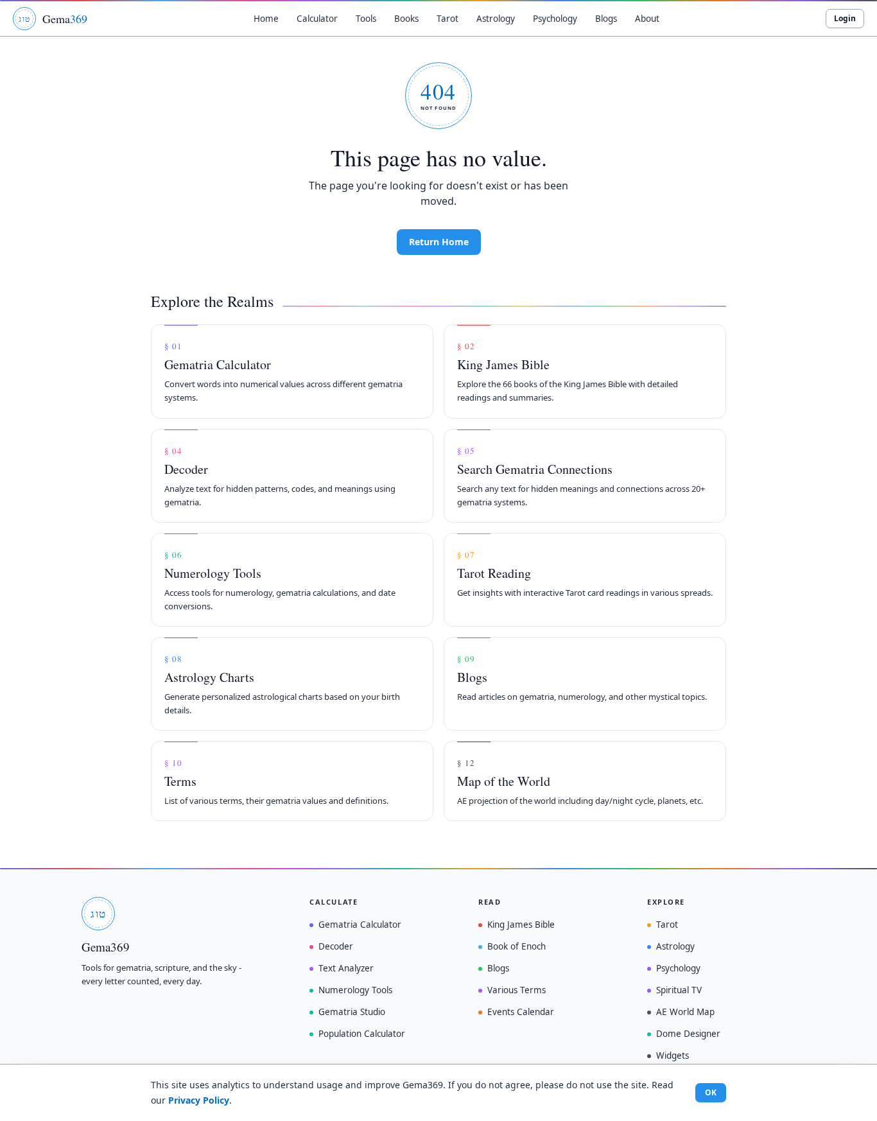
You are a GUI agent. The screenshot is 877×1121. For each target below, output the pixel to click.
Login (845, 18)
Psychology (678, 968)
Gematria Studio (351, 1012)
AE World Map (685, 1012)
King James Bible (521, 924)
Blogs (498, 968)
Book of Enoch (516, 946)
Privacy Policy (198, 1100)
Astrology (675, 946)
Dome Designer (688, 1033)
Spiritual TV (679, 990)
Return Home (439, 242)
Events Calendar (520, 1012)
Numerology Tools (355, 990)
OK (710, 1092)
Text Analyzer (346, 968)
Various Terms (516, 990)
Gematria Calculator (359, 924)
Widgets (672, 1055)
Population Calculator (361, 1033)
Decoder (335, 946)
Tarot (667, 924)
